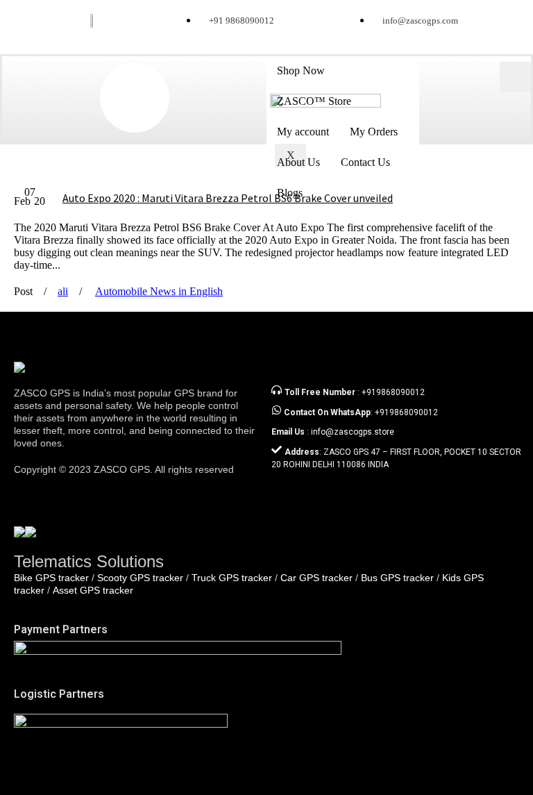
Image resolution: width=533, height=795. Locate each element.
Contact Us (365, 162)
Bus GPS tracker (397, 577)
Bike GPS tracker (51, 577)
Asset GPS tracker (93, 590)
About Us (298, 162)
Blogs (290, 193)
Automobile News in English (159, 291)
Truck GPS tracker (232, 577)
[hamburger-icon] (515, 77)
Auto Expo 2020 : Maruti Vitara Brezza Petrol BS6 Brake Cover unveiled (227, 198)
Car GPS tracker (316, 577)
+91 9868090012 (241, 20)
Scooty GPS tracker (140, 577)
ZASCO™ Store (314, 101)
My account (303, 131)
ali (63, 291)
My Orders (374, 131)
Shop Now (301, 70)
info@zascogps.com (420, 20)
